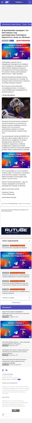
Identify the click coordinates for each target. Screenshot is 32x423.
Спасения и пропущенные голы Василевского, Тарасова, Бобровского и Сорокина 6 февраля (15, 275)
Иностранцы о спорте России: (11, 24)
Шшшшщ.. (12, 345)
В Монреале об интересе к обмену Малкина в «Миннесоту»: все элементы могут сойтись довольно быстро (15, 351)
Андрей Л (12, 317)
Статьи (25, 24)
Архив (4, 379)
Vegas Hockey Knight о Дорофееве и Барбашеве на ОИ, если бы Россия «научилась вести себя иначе (15, 313)
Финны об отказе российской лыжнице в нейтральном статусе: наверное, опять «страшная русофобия (14, 361)
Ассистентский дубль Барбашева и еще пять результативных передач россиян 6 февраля (15, 284)
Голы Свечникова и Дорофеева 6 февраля (14, 247)
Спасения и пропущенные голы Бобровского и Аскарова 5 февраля (16, 292)
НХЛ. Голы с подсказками (17, 245)
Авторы (8, 379)
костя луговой (14, 364)
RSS (19, 379)
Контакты (14, 379)
